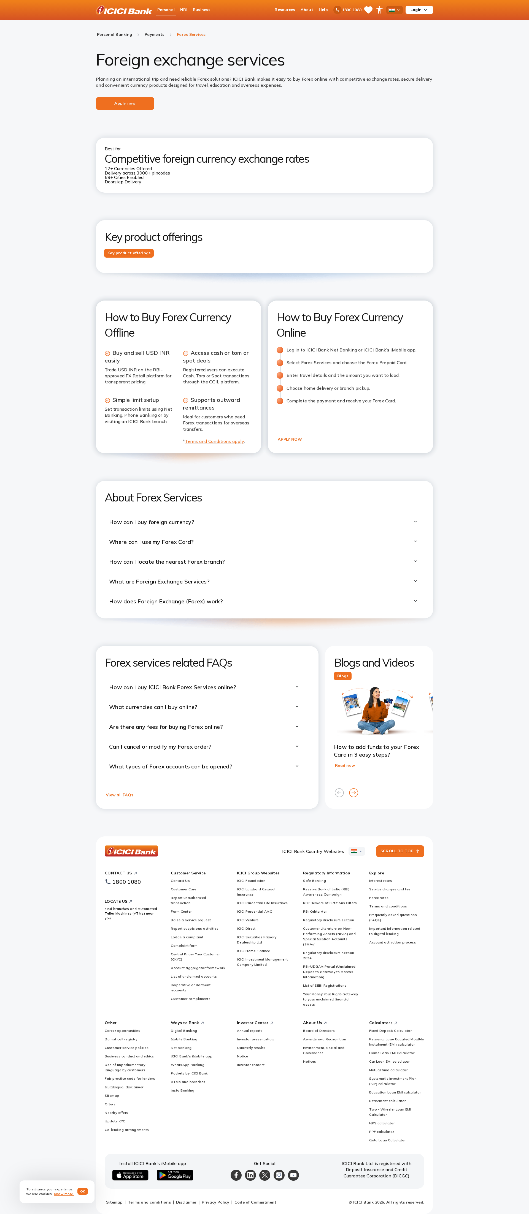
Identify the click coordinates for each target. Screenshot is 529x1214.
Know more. (64, 1194)
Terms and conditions (388, 906)
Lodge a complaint (187, 937)
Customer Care (183, 889)
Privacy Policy (215, 1202)
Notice (242, 1056)
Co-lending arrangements (127, 1130)
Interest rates (380, 881)
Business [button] (201, 9)
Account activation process (392, 942)
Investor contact (250, 1065)
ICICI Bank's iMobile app (191, 1056)
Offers (110, 1104)
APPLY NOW (290, 439)
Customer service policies (127, 1048)
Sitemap (112, 1095)
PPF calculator (381, 1132)
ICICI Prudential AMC (254, 911)
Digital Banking (184, 1031)
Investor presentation (255, 1039)
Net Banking (181, 1048)
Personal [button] (166, 9)
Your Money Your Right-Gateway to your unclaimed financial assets (330, 999)
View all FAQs (119, 794)
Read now (345, 765)
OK (82, 1191)
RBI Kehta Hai (315, 911)
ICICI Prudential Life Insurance (262, 903)
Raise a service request (191, 920)
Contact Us (180, 881)
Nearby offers (116, 1113)
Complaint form (184, 945)
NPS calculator (382, 1123)
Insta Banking (183, 1090)
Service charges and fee (390, 889)
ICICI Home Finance (253, 951)
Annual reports (250, 1031)
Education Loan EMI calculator (395, 1092)
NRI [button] (183, 9)
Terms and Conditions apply (214, 441)
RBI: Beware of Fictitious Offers (330, 903)
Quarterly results (251, 1048)
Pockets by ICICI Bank (189, 1073)
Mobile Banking (184, 1039)
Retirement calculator (387, 1101)
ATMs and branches (188, 1082)
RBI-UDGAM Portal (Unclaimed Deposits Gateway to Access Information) (329, 971)
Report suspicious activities (194, 928)
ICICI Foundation (251, 881)
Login (416, 9)
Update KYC (115, 1121)
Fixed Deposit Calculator (390, 1031)
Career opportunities (122, 1031)
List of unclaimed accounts (194, 976)
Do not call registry (121, 1039)
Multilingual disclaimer (124, 1087)
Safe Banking (314, 881)
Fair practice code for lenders (130, 1078)
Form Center (181, 911)
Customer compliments (190, 999)
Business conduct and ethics (129, 1056)
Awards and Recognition (324, 1039)
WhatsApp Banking (187, 1065)
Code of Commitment (255, 1202)
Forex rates (379, 898)
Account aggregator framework (198, 968)
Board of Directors (319, 1031)
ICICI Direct (246, 928)
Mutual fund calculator (388, 1070)
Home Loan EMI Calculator (391, 1053)
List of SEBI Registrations (325, 985)
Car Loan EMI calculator (389, 1061)
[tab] (129, 253)
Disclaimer (186, 1202)
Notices (309, 1061)
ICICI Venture (248, 920)
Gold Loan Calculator (387, 1140)
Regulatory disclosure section (328, 920)
